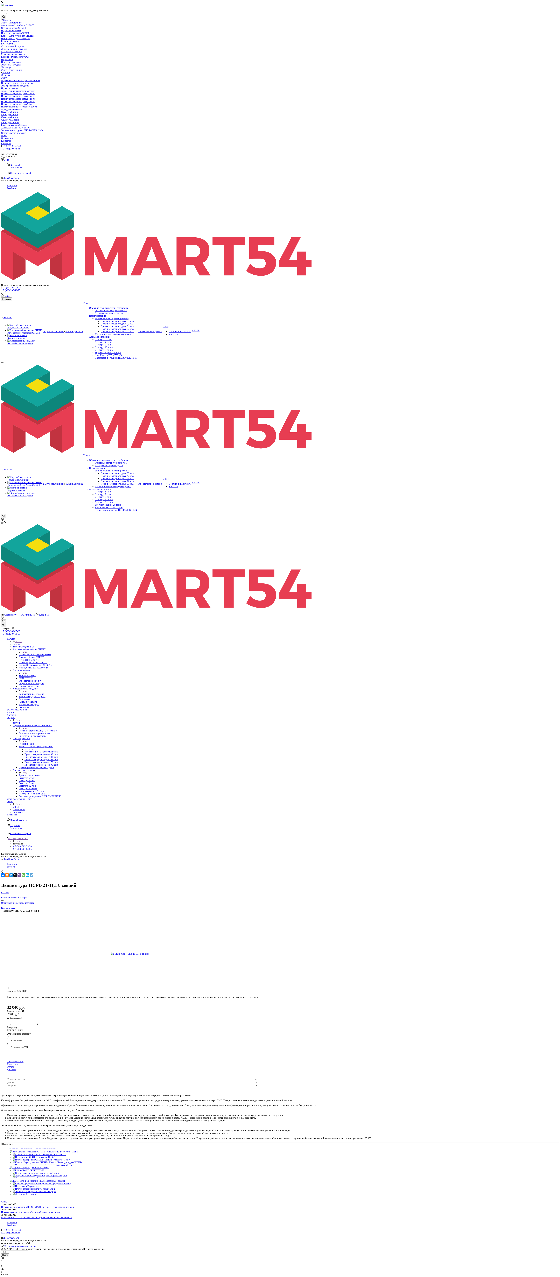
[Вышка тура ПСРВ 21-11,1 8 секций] (138, 953)
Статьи (4, 1201)
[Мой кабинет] (2, 520)
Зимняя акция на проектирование (41, 751)
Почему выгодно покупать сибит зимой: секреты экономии (31, 1212)
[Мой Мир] (11, 875)
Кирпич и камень (27, 675)
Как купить (12, 1064)
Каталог (17, 644)
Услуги (16, 723)
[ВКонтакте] (3, 875)
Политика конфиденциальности (20, 1246)
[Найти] (3, 17)
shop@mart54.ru (11, 178)
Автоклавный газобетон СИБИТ (35, 654)
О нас (16, 807)
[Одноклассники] (7, 875)
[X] (15, 875)
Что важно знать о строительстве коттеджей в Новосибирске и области (36, 1217)
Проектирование (27, 744)
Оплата (10, 1067)
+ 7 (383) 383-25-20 (11, 146)
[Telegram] (31, 875)
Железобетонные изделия (31, 694)
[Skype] (27, 875)
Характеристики (15, 1061)
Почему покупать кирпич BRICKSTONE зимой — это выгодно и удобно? (38, 1207)
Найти (5, 1255)
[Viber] (19, 875)
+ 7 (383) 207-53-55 (10, 148)
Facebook (11, 188)
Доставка (11, 1069)
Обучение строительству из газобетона (38, 730)
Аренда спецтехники (29, 775)
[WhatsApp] (23, 875)
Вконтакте (12, 185)
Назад (19, 641)
